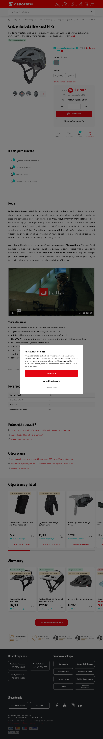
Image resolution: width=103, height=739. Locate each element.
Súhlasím (51, 373)
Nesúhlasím (51, 388)
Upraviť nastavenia (51, 381)
